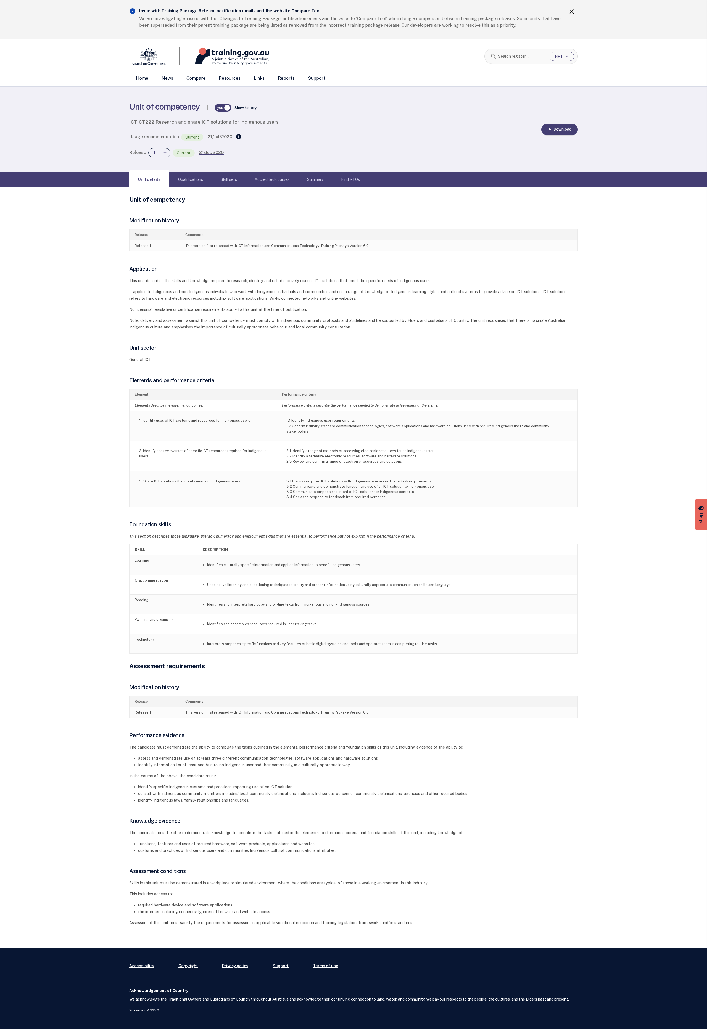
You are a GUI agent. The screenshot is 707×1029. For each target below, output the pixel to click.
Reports (286, 78)
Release (137, 152)
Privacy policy (235, 965)
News (167, 78)
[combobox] (521, 56)
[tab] (149, 179)
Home (142, 78)
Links (259, 78)
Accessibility (141, 965)
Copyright (188, 965)
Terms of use (325, 965)
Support (316, 78)
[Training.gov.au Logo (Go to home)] (224, 56)
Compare (195, 78)
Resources (230, 78)
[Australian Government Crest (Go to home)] (154, 56)
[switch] (223, 108)
